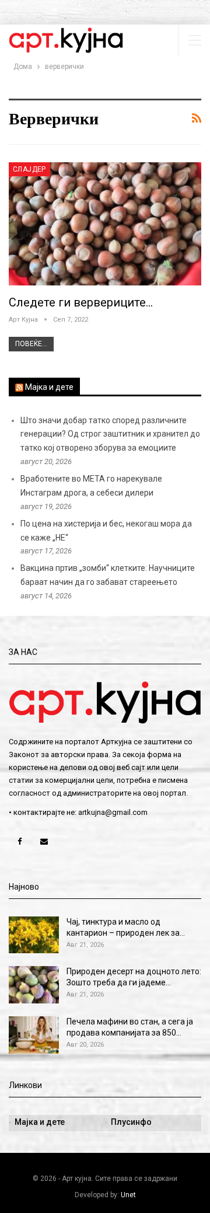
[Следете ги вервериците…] (105, 223)
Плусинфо (131, 1122)
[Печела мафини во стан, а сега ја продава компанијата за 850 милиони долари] (34, 1035)
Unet (128, 1195)
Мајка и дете (49, 387)
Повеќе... (31, 344)
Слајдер (29, 169)
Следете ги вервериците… (81, 302)
